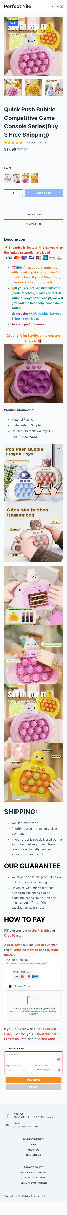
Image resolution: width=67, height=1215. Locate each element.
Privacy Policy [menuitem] (33, 1167)
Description (33, 214)
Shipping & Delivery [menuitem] (33, 1177)
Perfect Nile (17, 6)
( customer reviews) (36, 142)
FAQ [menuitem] (33, 1144)
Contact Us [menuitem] (33, 1154)
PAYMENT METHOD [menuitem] (33, 1139)
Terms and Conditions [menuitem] (33, 1182)
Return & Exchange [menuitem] (33, 1172)
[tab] (33, 215)
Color (7, 168)
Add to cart (43, 193)
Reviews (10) (33, 224)
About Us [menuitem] (33, 1149)
